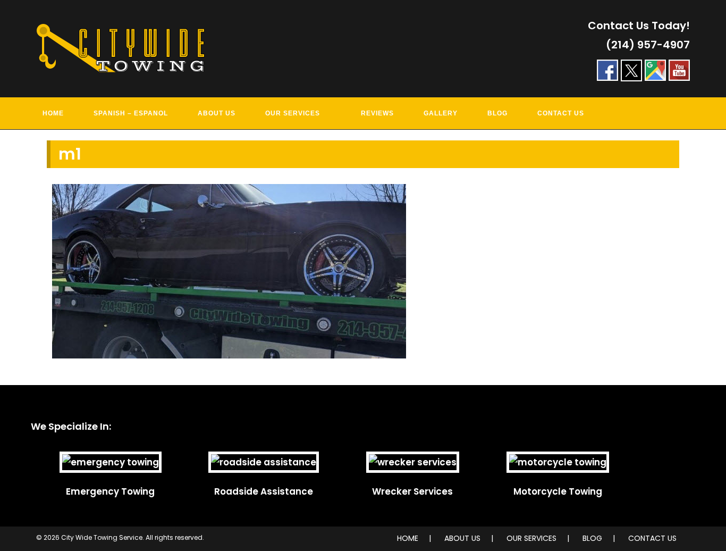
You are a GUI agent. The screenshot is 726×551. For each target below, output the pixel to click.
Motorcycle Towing (557, 491)
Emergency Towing (110, 491)
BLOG (592, 538)
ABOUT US (462, 538)
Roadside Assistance (263, 491)
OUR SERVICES (531, 538)
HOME (407, 538)
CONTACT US (652, 538)
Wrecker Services (412, 491)
